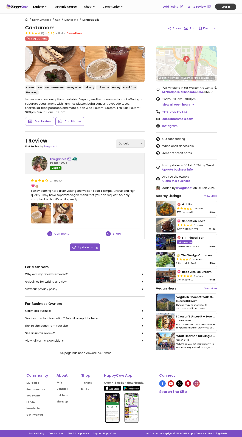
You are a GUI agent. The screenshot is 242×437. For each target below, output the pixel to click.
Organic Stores (66, 7)
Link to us (63, 395)
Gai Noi (187, 204)
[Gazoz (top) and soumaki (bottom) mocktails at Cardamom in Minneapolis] (115, 64)
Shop (88, 7)
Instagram (170, 126)
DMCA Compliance (78, 433)
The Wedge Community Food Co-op (207, 255)
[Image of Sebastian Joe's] (166, 225)
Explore (38, 7)
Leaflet (162, 77)
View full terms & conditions (44, 341)
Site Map (62, 401)
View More (210, 196)
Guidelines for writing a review (46, 282)
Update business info (177, 170)
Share (177, 28)
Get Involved (34, 414)
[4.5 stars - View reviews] (184, 259)
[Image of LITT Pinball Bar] (166, 242)
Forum (30, 402)
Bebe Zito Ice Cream (197, 272)
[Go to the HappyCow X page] (179, 383)
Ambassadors (35, 389)
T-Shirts (86, 383)
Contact (62, 389)
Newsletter (33, 408)
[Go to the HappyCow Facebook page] (162, 383)
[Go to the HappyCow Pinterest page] (188, 383)
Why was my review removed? (46, 274)
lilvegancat (50, 146)
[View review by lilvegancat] (39, 163)
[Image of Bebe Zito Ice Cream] (166, 275)
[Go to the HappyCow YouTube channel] (171, 383)
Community (111, 7)
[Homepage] (17, 6)
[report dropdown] (140, 158)
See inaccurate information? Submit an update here (61, 318)
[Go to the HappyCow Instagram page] (196, 383)
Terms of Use (55, 433)
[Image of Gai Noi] (166, 208)
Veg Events (33, 395)
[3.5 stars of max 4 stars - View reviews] (185, 208)
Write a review (185, 242)
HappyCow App (118, 375)
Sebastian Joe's (193, 221)
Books (85, 389)
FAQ (59, 382)
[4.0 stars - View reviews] (185, 225)
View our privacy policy (41, 289)
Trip (192, 28)
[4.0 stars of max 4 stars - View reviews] (33, 33)
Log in (225, 7)
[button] (186, 60)
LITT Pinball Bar (193, 238)
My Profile (32, 383)
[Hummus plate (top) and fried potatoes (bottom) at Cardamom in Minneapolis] (55, 64)
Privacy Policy (36, 433)
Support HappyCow (104, 433)
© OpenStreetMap (190, 77)
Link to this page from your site (46, 326)
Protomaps (173, 77)
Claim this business (38, 311)
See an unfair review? (40, 333)
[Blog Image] (165, 302)
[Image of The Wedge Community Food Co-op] (165, 259)
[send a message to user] (70, 159)
